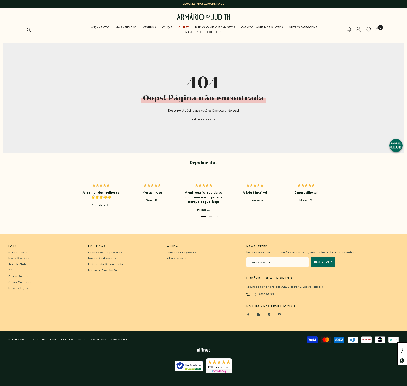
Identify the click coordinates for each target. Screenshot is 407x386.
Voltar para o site (203, 118)
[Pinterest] (269, 314)
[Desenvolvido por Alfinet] (203, 350)
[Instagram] (258, 314)
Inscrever (323, 262)
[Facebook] (248, 314)
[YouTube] (279, 314)
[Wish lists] (368, 30)
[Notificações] (349, 29)
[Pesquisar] (28, 29)
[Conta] (358, 29)
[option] (203, 4)
